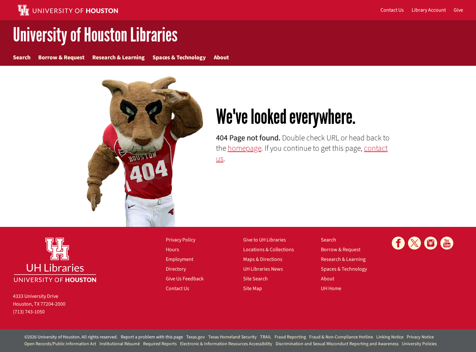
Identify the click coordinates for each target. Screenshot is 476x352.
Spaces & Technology (179, 57)
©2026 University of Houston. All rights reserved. (71, 337)
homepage (244, 148)
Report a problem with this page (152, 337)
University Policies (419, 344)
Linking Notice (389, 337)
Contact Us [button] (392, 10)
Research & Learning (118, 57)
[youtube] (446, 243)
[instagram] (430, 243)
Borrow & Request (61, 57)
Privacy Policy (180, 239)
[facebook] (398, 243)
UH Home (331, 288)
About (221, 57)
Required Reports (160, 344)
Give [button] (458, 10)
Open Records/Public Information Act (60, 344)
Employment (179, 259)
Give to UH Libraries (264, 239)
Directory (176, 269)
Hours (172, 249)
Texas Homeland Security (232, 337)
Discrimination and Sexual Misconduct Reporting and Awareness (337, 344)
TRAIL (265, 337)
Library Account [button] (429, 10)
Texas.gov (195, 337)
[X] (414, 243)
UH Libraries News (263, 269)
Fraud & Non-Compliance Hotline (341, 337)
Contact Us (177, 288)
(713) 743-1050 (29, 311)
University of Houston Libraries (95, 35)
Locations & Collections (268, 249)
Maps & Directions (262, 259)
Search (21, 57)
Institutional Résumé (119, 344)
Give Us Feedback (185, 278)
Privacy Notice (420, 337)
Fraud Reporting (290, 337)
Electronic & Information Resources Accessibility (226, 344)
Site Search (255, 278)
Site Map (252, 288)
